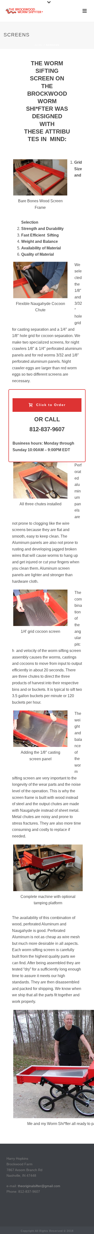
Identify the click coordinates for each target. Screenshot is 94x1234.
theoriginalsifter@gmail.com (39, 1186)
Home (39, 45)
